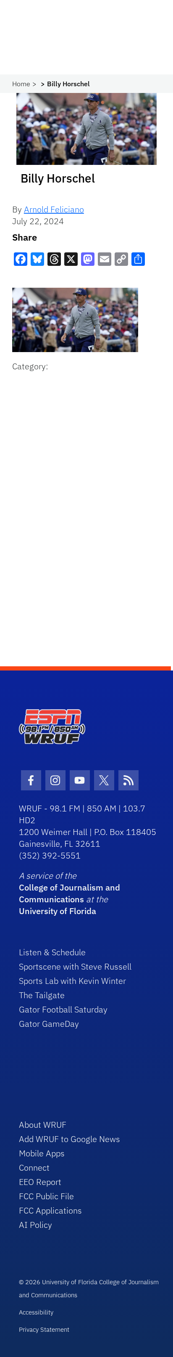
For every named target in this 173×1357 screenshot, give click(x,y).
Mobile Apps (42, 1153)
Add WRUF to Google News (69, 1139)
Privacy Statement (44, 1329)
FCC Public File (46, 1196)
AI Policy (35, 1224)
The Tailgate (42, 995)
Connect (34, 1167)
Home (21, 84)
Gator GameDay (49, 1023)
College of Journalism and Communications (69, 893)
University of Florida (57, 911)
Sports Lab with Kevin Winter (72, 980)
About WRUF (42, 1124)
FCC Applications (50, 1210)
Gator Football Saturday (63, 1009)
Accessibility (36, 1312)
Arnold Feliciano (54, 209)
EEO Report (40, 1181)
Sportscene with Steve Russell (75, 966)
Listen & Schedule (52, 952)
